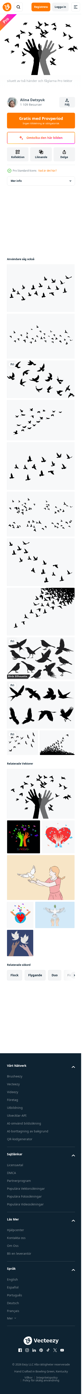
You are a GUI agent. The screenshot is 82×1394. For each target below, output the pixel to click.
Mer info (16, 178)
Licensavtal (15, 1251)
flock (14, 1062)
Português (14, 1382)
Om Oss (13, 1332)
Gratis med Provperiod (41, 120)
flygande (35, 1062)
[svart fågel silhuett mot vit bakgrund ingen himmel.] (40, 376)
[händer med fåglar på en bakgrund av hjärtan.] (23, 895)
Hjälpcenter (15, 1317)
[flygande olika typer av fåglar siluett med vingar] (40, 656)
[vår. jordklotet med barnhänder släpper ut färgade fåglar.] (20, 973)
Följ (67, 104)
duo (55, 1062)
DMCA (11, 1259)
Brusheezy (14, 1163)
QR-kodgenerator (19, 1226)
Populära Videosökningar (25, 1291)
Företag (12, 1186)
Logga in (60, 7)
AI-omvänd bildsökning (24, 1210)
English (12, 1366)
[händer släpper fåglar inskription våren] (23, 860)
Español (13, 1374)
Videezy (12, 1179)
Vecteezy (13, 1171)
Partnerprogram (19, 1267)
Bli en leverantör (19, 1340)
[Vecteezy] (7, 7)
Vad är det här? (47, 170)
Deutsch (13, 1389)
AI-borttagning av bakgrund (27, 1218)
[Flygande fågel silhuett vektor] (40, 702)
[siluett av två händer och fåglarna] (40, 817)
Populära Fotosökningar (24, 1283)
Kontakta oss (16, 1324)
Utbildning (15, 1194)
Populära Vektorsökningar (26, 1275)
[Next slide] (65, 1062)
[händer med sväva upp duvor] (20, 1029)
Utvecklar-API (16, 1202)
